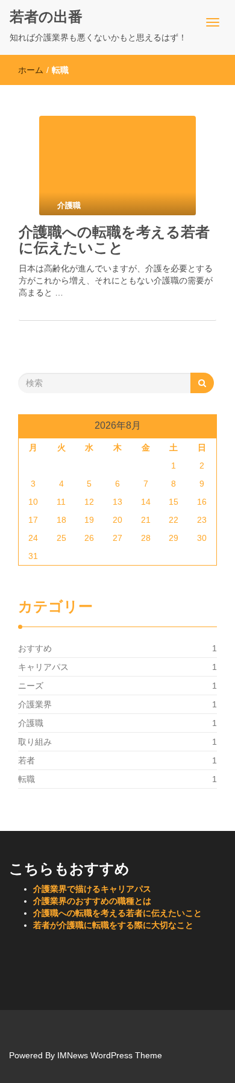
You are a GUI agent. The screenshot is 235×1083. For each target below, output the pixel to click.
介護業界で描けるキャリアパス (92, 889)
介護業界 (35, 704)
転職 (26, 779)
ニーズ (30, 685)
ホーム (30, 70)
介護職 (30, 723)
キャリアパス (43, 667)
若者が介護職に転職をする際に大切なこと (113, 925)
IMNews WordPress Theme (109, 1055)
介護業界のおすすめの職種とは (92, 901)
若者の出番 (46, 16)
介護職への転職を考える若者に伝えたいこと (114, 240)
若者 (26, 760)
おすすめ (35, 648)
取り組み (35, 742)
